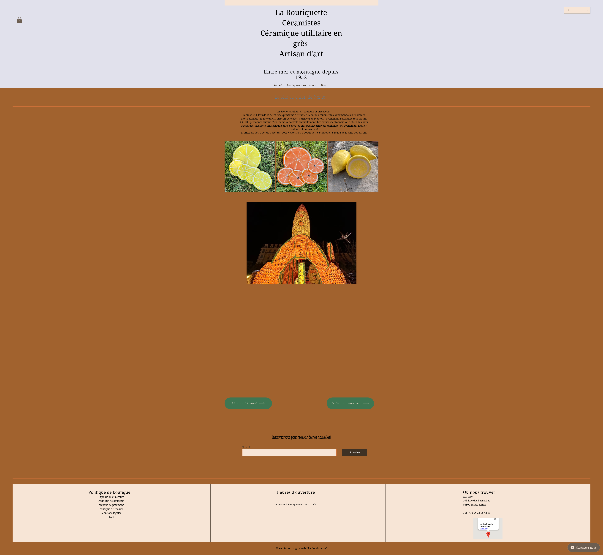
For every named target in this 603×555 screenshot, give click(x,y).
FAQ (111, 517)
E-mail (246, 447)
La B (283, 12)
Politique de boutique (111, 500)
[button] (19, 20)
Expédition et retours (111, 496)
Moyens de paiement (111, 504)
